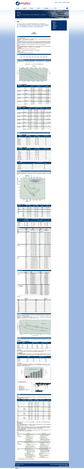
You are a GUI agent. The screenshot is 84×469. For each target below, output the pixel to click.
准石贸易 (64, 2)
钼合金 (54, 24)
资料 (38, 8)
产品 (18, 8)
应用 (31, 8)
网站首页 (56, 2)
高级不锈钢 (60, 464)
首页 (17, 464)
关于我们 (60, 2)
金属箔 (63, 464)
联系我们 (68, 2)
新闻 (19, 464)
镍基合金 (54, 22)
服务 (24, 8)
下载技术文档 (54, 15)
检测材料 (54, 28)
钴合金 (54, 23)
